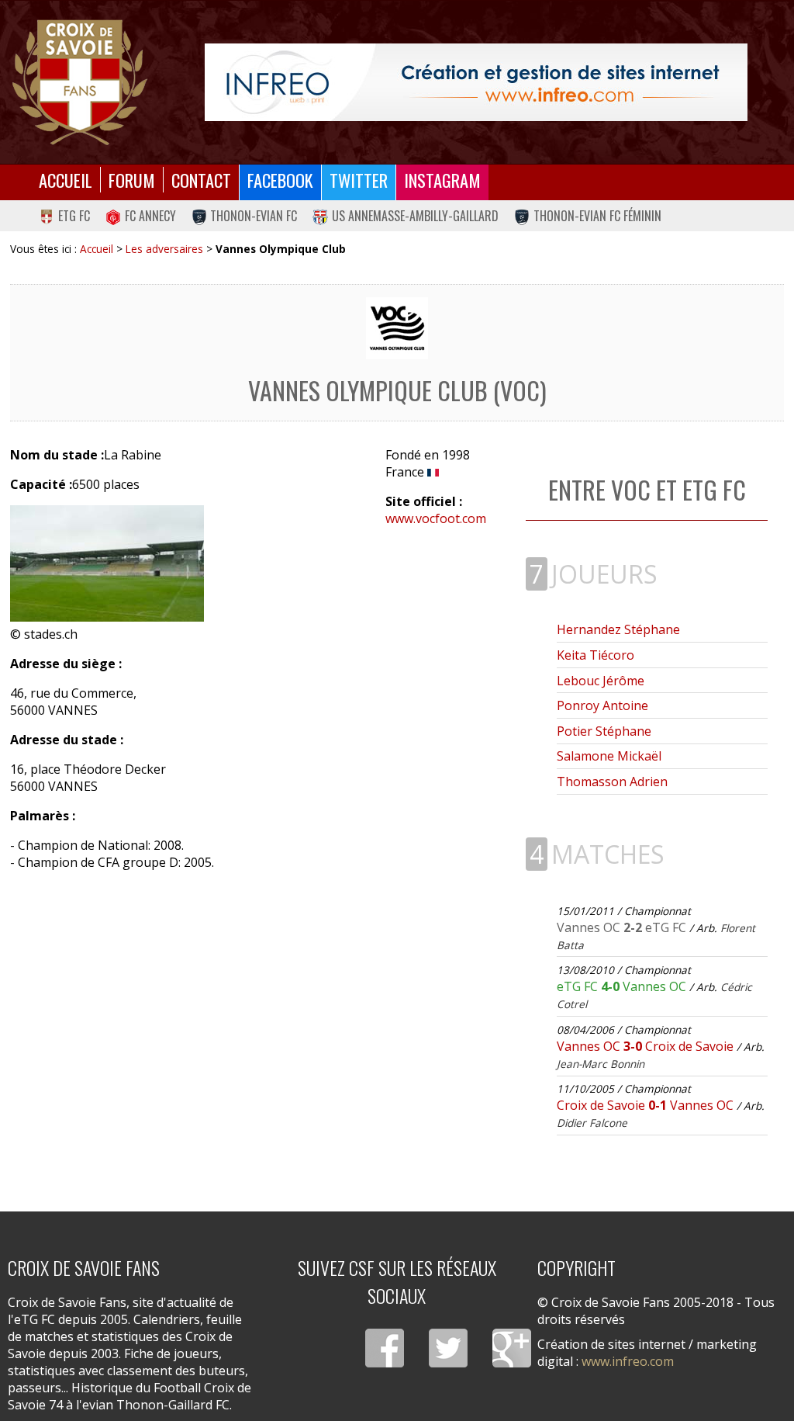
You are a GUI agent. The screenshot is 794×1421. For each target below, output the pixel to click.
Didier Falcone (592, 1122)
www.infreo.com (628, 1361)
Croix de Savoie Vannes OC (647, 1105)
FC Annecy (150, 215)
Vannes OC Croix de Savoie (647, 1046)
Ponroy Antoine (602, 705)
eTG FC (74, 215)
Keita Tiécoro (595, 655)
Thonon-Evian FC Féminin (597, 215)
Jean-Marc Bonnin (600, 1063)
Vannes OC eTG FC (623, 927)
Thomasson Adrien (612, 781)
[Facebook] (384, 1348)
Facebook (280, 179)
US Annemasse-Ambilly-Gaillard (415, 215)
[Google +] (511, 1348)
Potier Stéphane (604, 731)
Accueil (65, 179)
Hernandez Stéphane (618, 629)
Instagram (442, 179)
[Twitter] (448, 1348)
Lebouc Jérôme (600, 680)
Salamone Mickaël (609, 755)
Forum (132, 179)
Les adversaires (164, 248)
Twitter (359, 179)
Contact (201, 179)
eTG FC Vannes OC (623, 986)
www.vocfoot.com (435, 518)
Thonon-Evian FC (253, 215)
